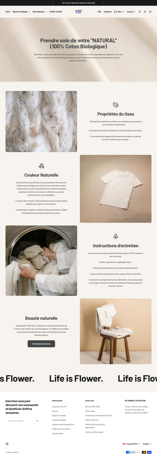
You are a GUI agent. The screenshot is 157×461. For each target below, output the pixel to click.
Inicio (8, 12)
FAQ (99, 12)
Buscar (55, 411)
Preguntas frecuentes (61, 429)
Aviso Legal (90, 411)
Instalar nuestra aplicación (63, 424)
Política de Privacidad (94, 432)
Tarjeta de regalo (59, 420)
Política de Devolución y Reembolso (95, 426)
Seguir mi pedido (59, 415)
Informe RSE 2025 (92, 406)
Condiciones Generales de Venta (98, 415)
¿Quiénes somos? (59, 406)
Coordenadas (57, 433)
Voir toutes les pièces (41, 344)
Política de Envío (92, 420)
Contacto (107, 12)
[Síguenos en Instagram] (7, 443)
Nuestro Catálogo (20, 12)
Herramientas (38, 12)
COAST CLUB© (55, 12)
